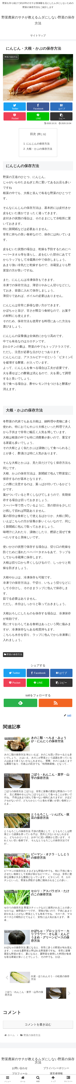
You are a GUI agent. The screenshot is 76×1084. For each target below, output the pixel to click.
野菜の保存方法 (14, 654)
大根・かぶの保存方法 (39, 148)
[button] (68, 605)
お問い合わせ (19, 1068)
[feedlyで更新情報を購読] (20, 703)
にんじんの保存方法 (38, 143)
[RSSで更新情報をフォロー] (55, 703)
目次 (33, 134)
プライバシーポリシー (56, 1068)
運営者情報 (56, 1073)
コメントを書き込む (38, 1024)
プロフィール (19, 1073)
